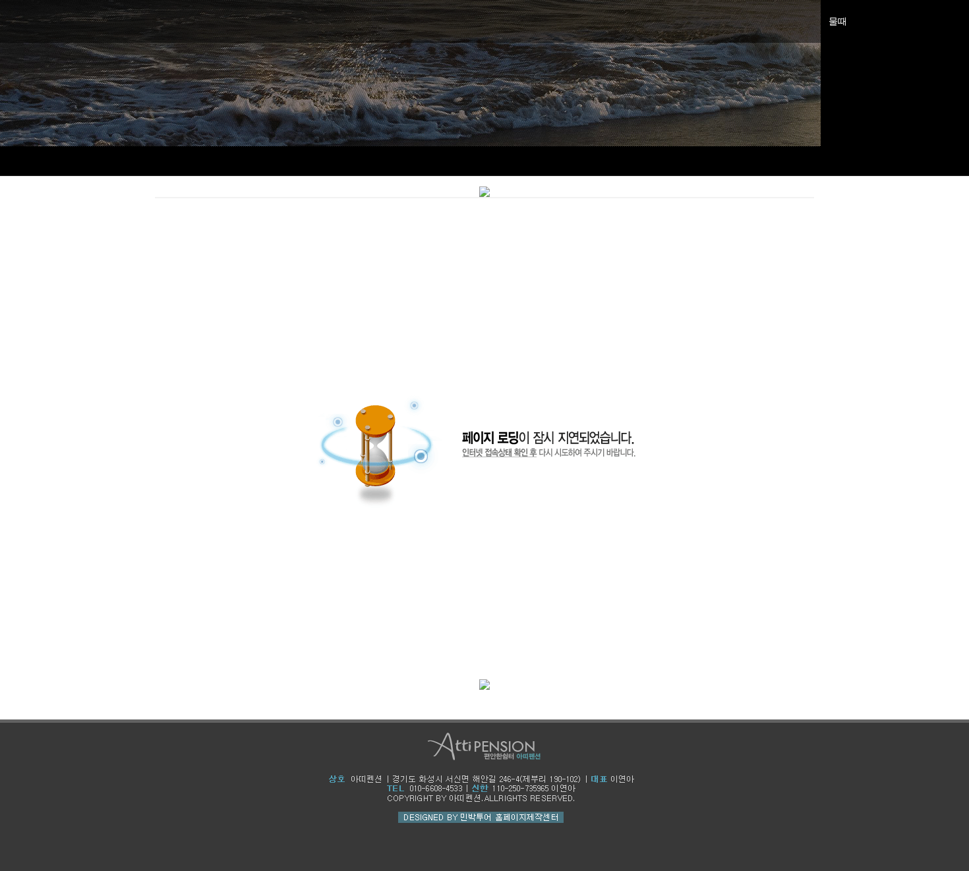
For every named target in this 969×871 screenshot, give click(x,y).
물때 (838, 21)
